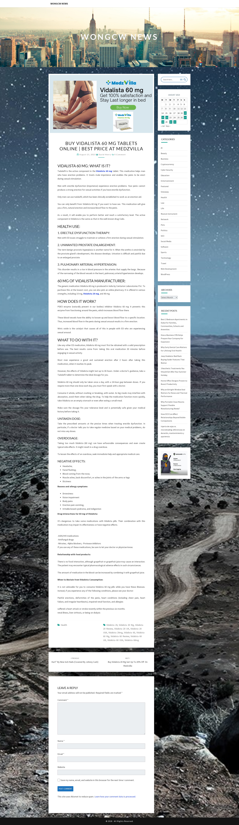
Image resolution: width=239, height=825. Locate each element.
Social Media (166, 241)
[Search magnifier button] (184, 79)
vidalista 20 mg (126, 625)
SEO (162, 236)
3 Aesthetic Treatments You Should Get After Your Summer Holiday (173, 371)
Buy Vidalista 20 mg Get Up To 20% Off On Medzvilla (128, 662)
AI (162, 148)
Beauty (164, 153)
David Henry (105, 154)
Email (61, 754)
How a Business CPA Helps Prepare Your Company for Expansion (172, 338)
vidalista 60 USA (115, 640)
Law (162, 203)
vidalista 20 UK (121, 628)
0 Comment (120, 154)
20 (185, 113)
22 (167, 117)
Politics (164, 230)
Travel (163, 263)
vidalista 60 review (120, 636)
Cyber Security (167, 170)
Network (164, 219)
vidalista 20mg (115, 632)
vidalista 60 (129, 632)
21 (163, 117)
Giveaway (165, 192)
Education (165, 175)
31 (175, 122)
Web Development (169, 269)
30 (171, 122)
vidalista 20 (112, 625)
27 (185, 117)
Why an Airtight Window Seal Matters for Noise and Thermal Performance (174, 393)
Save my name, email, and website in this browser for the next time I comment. (97, 780)
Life (162, 208)
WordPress (165, 274)
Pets (163, 225)
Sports (164, 252)
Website (61, 767)
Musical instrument (169, 214)
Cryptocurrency (167, 164)
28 (163, 122)
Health (64, 625)
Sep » (168, 126)
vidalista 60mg (132, 640)
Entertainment (167, 181)
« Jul (163, 126)
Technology (166, 258)
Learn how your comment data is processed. (115, 796)
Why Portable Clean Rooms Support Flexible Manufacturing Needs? (172, 405)
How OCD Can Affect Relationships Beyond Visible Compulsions (173, 417)
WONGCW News (59, 3)
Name (61, 741)
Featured (164, 186)
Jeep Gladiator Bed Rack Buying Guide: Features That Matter (173, 359)
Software (164, 247)
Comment (63, 700)
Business (164, 159)
